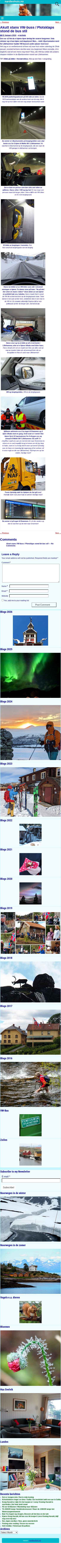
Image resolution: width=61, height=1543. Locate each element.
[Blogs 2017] (30, 1032)
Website (5, 596)
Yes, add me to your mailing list (16, 600)
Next (58, 22)
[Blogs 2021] (30, 864)
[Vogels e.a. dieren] (30, 1312)
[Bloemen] (30, 1358)
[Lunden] (30, 1467)
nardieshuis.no (14, 1)
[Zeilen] (30, 1154)
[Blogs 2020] (30, 893)
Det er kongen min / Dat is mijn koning (18, 1497)
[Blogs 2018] (30, 981)
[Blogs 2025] (30, 675)
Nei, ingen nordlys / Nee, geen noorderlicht (20, 1521)
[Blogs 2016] (30, 1084)
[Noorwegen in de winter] (30, 1219)
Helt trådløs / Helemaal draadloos (16, 1526)
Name (5, 586)
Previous (4, 22)
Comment (6, 563)
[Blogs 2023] (30, 792)
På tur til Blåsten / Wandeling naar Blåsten (19, 1507)
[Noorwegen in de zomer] (30, 1271)
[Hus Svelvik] (30, 1415)
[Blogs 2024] (30, 732)
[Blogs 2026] (30, 630)
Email (4, 591)
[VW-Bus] (30, 1125)
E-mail (6, 1176)
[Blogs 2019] (30, 933)
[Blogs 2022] (30, 835)
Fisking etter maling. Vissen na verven (18, 1524)
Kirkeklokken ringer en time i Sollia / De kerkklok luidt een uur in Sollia (31, 1500)
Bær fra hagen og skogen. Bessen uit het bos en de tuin (25, 1514)
